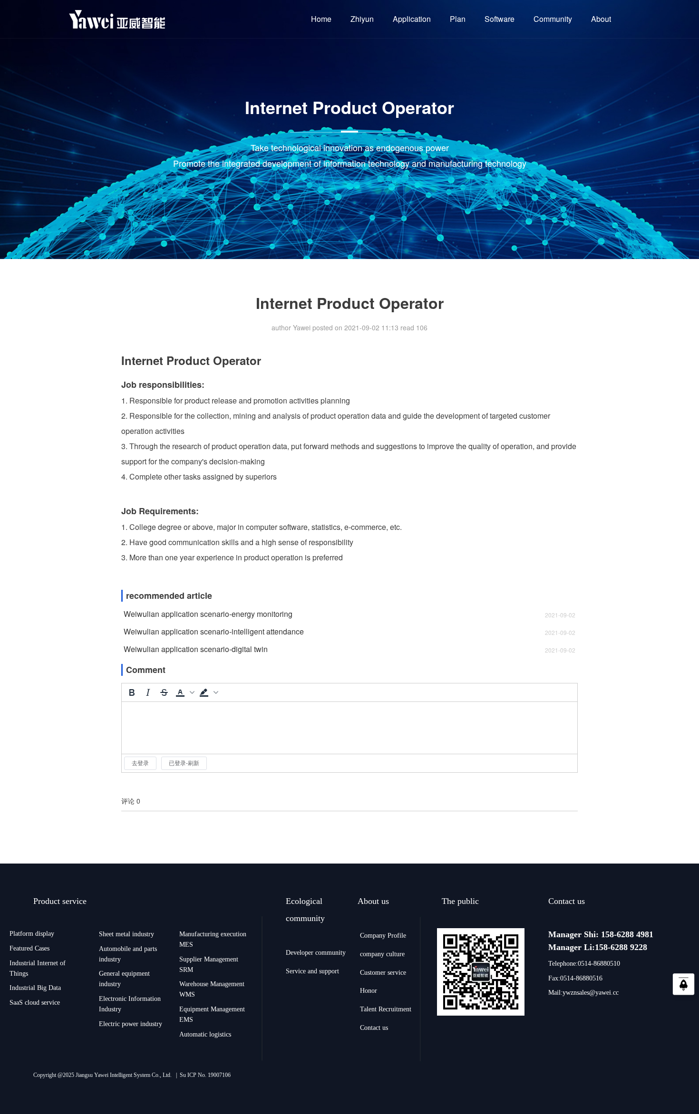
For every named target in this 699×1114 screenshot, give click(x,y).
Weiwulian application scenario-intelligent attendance (214, 631)
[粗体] (132, 692)
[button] (184, 692)
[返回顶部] (684, 987)
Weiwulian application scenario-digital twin (196, 649)
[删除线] (164, 692)
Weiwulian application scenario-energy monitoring (208, 614)
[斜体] (148, 692)
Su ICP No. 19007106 (205, 1075)
